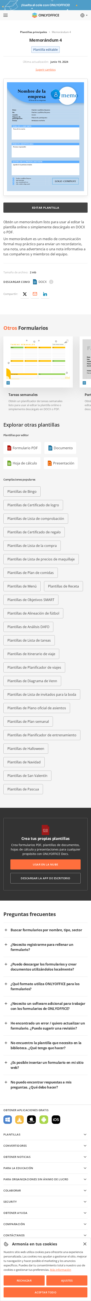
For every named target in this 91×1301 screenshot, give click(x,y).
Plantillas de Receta (63, 586)
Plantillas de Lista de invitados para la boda (41, 694)
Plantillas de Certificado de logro (33, 505)
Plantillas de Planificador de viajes (34, 667)
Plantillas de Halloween (25, 748)
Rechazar (24, 1280)
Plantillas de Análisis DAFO (28, 626)
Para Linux (19, 1119)
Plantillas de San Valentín (27, 775)
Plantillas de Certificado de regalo (34, 532)
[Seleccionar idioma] (84, 15)
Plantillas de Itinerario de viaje (31, 654)
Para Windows (7, 1119)
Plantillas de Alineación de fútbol (33, 613)
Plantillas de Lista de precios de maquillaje (41, 559)
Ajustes (67, 1280)
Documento (63, 448)
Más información (60, 1270)
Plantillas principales (33, 32)
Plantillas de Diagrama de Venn (32, 681)
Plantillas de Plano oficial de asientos (36, 708)
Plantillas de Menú (22, 586)
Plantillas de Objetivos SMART (30, 599)
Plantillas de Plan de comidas (30, 572)
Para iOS (56, 1119)
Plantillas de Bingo (22, 491)
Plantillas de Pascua (23, 789)
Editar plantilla (45, 208)
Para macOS (31, 1119)
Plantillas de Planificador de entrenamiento (41, 735)
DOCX (43, 282)
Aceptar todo (45, 1292)
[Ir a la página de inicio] (45, 15)
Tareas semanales (23, 395)
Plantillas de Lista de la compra (32, 545)
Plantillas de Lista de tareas (29, 640)
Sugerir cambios (46, 69)
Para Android (43, 1119)
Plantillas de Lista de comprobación (35, 518)
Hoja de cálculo (25, 463)
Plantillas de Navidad (24, 762)
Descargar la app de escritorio (45, 878)
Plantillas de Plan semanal (28, 721)
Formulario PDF (25, 448)
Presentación (63, 463)
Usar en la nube (45, 864)
